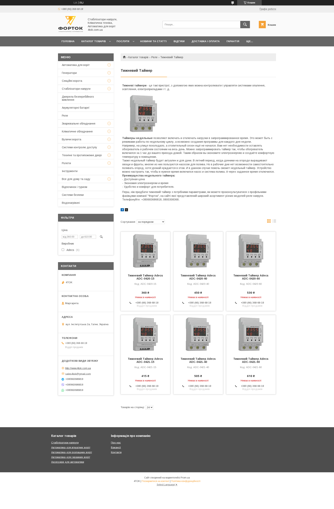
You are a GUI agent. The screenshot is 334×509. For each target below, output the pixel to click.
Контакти (116, 452)
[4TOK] (70, 31)
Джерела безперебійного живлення (78, 98)
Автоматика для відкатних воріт (70, 447)
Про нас (116, 442)
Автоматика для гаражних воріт (70, 457)
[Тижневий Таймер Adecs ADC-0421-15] (145, 334)
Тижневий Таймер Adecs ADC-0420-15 (145, 277)
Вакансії (116, 447)
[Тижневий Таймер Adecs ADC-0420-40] (198, 251)
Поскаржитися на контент (155, 481)
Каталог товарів (93, 41)
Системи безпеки (73, 194)
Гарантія (233, 41)
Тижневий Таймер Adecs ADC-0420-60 (250, 277)
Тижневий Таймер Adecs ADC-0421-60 (250, 360)
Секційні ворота (72, 80)
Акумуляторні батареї (75, 107)
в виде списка (274, 222)
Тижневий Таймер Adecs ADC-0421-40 (198, 360)
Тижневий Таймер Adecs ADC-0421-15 (145, 360)
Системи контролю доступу (79, 147)
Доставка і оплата (206, 41)
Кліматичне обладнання (77, 131)
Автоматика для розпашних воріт (71, 452)
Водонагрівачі (71, 202)
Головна (67, 41)
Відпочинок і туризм (74, 186)
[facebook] (122, 210)
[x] (126, 210)
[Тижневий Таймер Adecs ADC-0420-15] (145, 251)
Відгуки (179, 41)
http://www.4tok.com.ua (78, 368)
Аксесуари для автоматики (67, 461)
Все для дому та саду (76, 179)
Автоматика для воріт (76, 65)
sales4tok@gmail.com (78, 373)
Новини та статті (153, 41)
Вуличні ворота (71, 139)
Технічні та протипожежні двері (82, 155)
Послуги (123, 41)
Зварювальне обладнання (78, 123)
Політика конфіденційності (185, 481)
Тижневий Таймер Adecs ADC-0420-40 (198, 277)
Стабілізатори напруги (76, 88)
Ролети (66, 163)
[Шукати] (245, 24)
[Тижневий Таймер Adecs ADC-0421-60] (251, 334)
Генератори (69, 72)
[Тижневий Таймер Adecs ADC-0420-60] (251, 251)
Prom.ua (185, 477)
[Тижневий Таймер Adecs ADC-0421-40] (198, 334)
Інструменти (70, 171)
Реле (154, 57)
